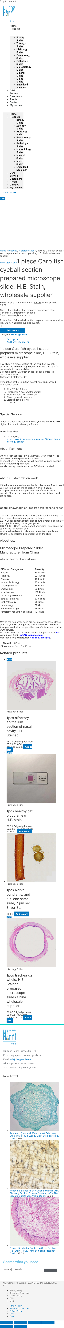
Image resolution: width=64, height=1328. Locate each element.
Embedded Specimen (22, 86)
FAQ (58, 632)
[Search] (50, 1270)
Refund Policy (16, 1296)
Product (12, 250)
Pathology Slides (22, 62)
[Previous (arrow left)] (6, 1326)
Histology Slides (21, 51)
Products (15, 28)
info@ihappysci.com (31, 635)
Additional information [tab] (18, 342)
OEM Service (14, 174)
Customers (16, 178)
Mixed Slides (19, 80)
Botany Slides (20, 39)
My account (16, 105)
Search (7, 1269)
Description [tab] (13, 339)
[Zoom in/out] (6, 1322)
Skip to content (8, 1)
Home (13, 113)
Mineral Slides (20, 74)
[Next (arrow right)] (20, 1326)
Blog (12, 1301)
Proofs (13, 181)
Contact (14, 184)
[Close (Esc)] (47, 1322)
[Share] (34, 1322)
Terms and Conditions (19, 1293)
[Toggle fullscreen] (20, 1322)
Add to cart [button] (24, 831)
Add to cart (13, 330)
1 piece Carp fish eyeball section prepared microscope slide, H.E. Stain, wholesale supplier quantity (31, 321)
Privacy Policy (16, 1290)
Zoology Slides (21, 45)
